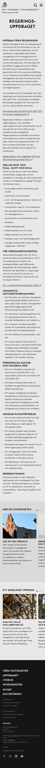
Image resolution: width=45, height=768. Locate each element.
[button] (37, 510)
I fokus (8, 680)
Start (4, 9)
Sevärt (7, 690)
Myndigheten (13, 9)
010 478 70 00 (14, 736)
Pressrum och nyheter (10, 706)
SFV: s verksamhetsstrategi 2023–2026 (21, 285)
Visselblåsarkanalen (9, 717)
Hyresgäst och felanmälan (12, 751)
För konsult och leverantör (12, 702)
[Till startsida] (4, 5)
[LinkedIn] (16, 757)
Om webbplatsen (9, 711)
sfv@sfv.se (11, 740)
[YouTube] (21, 757)
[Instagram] (10, 757)
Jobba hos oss (8, 699)
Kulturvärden (12, 694)
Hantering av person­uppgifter (13, 714)
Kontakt (5, 747)
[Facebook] (4, 757)
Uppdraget (10, 675)
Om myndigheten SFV (29, 9)
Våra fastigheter (15, 671)
